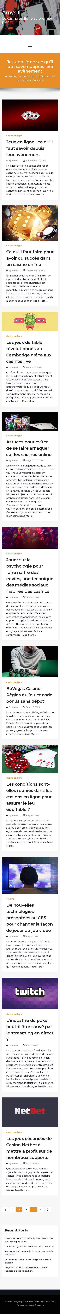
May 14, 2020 (32, 815)
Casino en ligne (14, 135)
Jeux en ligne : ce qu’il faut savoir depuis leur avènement (29, 148)
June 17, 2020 (33, 707)
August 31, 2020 (34, 367)
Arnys (15, 160)
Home (12, 76)
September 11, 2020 (36, 270)
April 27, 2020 (33, 1163)
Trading (10, 899)
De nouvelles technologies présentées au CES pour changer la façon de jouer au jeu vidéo (29, 918)
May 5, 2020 (32, 1045)
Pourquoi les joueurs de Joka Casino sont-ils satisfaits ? (29, 1253)
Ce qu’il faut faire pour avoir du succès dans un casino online (30, 258)
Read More (35, 194)
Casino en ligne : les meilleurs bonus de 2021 (29, 1246)
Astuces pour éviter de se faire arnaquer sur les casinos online (29, 448)
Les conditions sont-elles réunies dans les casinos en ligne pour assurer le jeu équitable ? (29, 797)
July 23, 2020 (32, 597)
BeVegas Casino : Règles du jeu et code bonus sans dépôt (29, 695)
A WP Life (49, 1301)
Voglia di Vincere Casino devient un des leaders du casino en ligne (26, 1269)
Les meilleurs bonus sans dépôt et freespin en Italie (28, 1261)
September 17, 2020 (36, 160)
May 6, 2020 (32, 936)
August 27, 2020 (34, 460)
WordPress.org (36, 1305)
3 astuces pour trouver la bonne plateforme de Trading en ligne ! (29, 1240)
